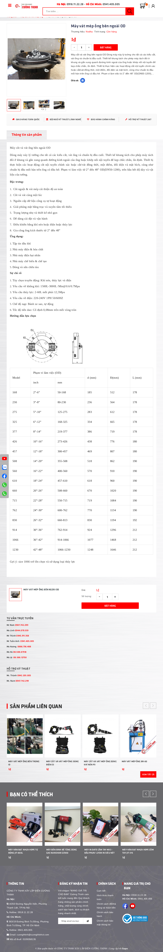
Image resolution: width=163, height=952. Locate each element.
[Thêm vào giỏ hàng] (36, 771)
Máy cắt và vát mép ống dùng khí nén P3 (100, 763)
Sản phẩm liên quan (36, 706)
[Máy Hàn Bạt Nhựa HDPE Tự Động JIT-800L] (24, 824)
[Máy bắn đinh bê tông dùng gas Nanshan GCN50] (62, 824)
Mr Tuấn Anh (20, 641)
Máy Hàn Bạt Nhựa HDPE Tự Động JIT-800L (23, 851)
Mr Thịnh (18, 635)
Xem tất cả (148, 774)
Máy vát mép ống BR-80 (134, 761)
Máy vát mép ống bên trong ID (23, 763)
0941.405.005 (111, 4)
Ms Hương (19, 646)
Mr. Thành (19, 675)
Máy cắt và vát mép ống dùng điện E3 (62, 763)
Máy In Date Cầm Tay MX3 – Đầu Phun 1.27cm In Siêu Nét (99, 851)
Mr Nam (17, 624)
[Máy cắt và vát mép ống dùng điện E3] (63, 736)
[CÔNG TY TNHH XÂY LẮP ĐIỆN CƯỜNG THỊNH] (26, 6)
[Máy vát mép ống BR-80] (138, 736)
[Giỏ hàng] (143, 6)
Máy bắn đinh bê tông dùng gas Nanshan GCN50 (61, 851)
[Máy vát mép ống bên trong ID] (25, 736)
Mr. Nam (18, 680)
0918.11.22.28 (75, 4)
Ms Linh (17, 630)
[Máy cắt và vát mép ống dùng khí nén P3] (100, 736)
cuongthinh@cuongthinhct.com (33, 934)
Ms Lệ (17, 657)
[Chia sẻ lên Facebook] (82, 80)
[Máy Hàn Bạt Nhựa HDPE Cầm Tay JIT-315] (138, 824)
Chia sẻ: (75, 80)
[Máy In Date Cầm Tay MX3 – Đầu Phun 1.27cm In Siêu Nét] (100, 824)
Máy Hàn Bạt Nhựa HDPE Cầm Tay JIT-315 (138, 851)
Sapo (125, 948)
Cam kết (101, 890)
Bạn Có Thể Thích (31, 794)
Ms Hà (17, 651)
